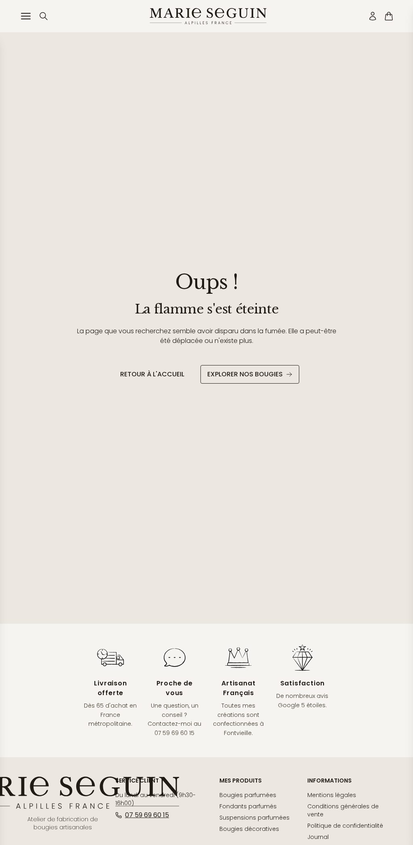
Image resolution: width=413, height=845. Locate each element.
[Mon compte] (373, 16)
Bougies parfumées (247, 795)
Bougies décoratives (249, 829)
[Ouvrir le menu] (25, 16)
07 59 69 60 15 (147, 815)
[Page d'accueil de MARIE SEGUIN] (208, 16)
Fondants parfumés (248, 806)
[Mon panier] (389, 16)
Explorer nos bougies (245, 374)
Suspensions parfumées (254, 818)
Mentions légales (331, 795)
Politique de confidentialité (345, 826)
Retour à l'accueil (152, 374)
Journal (318, 837)
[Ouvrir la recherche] (43, 16)
